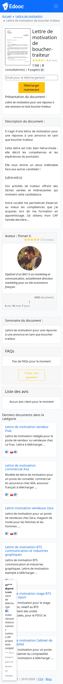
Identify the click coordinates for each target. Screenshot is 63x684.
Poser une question (31, 375)
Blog (49, 679)
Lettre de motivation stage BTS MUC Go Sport (28, 595)
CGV (40, 679)
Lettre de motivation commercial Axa (20, 467)
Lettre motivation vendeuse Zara (29, 508)
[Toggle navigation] (56, 6)
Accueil (6, 16)
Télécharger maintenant (31, 88)
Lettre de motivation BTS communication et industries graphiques (26, 551)
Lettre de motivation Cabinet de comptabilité (28, 642)
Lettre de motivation (29, 16)
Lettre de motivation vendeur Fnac (26, 429)
